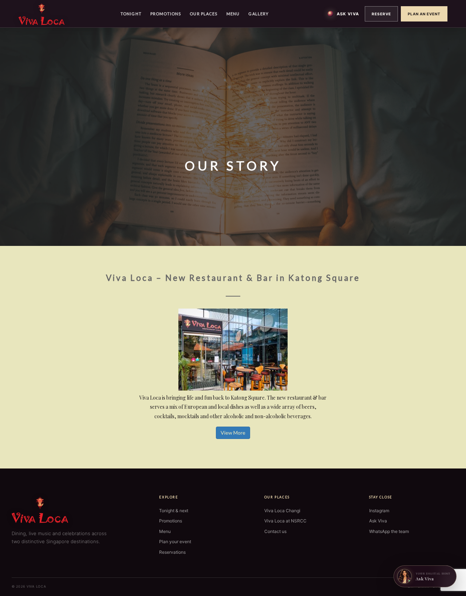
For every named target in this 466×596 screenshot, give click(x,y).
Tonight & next (173, 510)
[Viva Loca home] (41, 13)
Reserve (381, 14)
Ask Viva (348, 13)
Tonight (131, 13)
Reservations (172, 552)
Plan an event (424, 14)
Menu (233, 13)
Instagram (379, 510)
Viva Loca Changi (282, 510)
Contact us (275, 531)
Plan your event (175, 541)
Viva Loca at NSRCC (285, 521)
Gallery (258, 13)
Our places (203, 13)
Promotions (165, 13)
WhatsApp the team (389, 531)
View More (233, 433)
